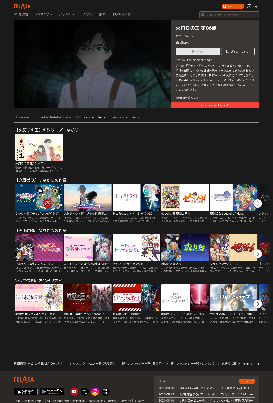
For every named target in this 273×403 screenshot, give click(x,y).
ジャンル (75, 363)
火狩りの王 (192, 98)
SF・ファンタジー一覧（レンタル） (193, 363)
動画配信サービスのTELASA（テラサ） (38, 363)
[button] (233, 6)
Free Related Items (124, 117)
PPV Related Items (90, 117)
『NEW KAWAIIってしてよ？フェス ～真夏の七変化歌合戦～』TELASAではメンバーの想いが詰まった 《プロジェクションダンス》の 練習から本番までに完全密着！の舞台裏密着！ (216, 388)
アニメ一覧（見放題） (101, 363)
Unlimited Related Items (53, 117)
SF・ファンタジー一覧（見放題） (143, 363)
